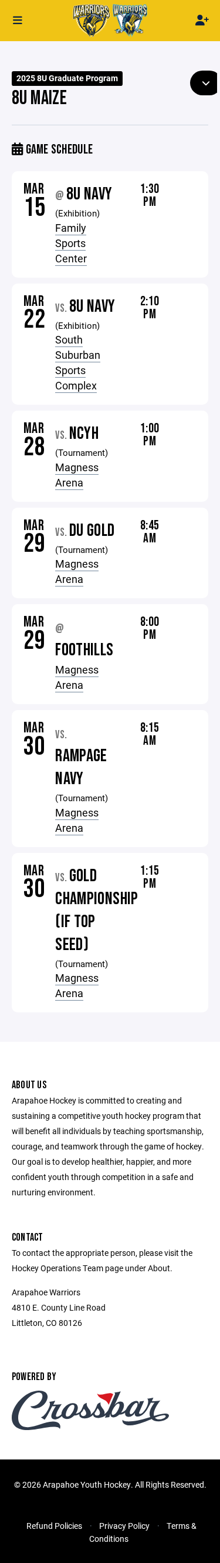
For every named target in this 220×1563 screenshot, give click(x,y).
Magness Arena (77, 474)
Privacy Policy (124, 1525)
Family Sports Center (71, 243)
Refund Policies (54, 1525)
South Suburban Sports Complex (77, 362)
